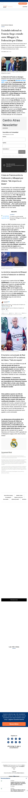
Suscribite (14, 724)
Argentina (4, 80)
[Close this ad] (27, 791)
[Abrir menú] (2, 3)
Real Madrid (5, 499)
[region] (14, 20)
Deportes (24, 499)
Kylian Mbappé (8, 497)
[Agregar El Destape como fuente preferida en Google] (14, 54)
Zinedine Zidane (19, 495)
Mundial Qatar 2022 (18, 497)
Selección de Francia (8, 495)
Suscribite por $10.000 (23, 3)
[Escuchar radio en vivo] (2, 7)
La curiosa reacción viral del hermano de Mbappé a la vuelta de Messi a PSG (18, 218)
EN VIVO (25, 6)
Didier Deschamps (15, 499)
